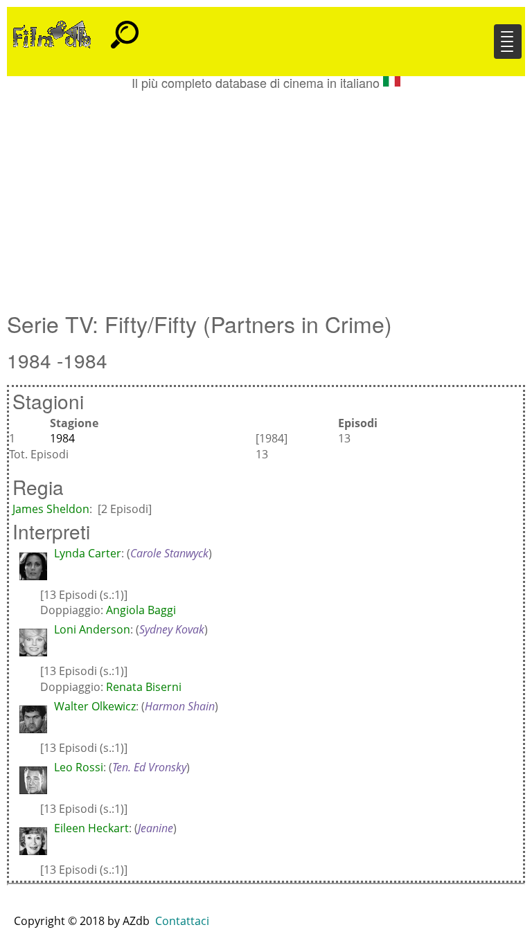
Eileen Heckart (91, 828)
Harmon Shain (180, 706)
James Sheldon (50, 509)
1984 (62, 438)
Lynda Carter (87, 553)
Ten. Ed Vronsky (149, 767)
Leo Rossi (78, 767)
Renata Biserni (143, 686)
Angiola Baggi (141, 610)
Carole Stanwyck (169, 553)
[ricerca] (125, 28)
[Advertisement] (266, 194)
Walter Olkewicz (95, 706)
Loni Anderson (92, 629)
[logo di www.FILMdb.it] (52, 33)
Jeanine (155, 828)
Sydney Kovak (171, 629)
